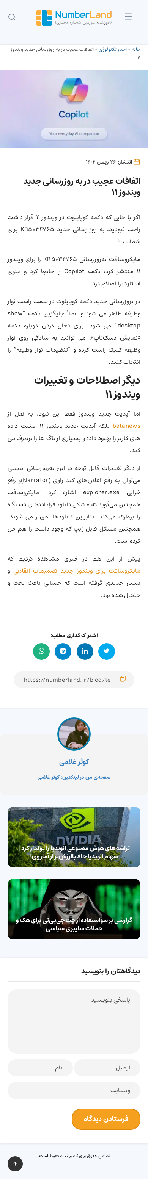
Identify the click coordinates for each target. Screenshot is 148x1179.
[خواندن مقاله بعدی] (74, 909)
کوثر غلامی (74, 762)
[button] (128, 19)
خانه (136, 49)
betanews (126, 426)
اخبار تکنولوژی (113, 49)
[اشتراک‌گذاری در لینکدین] (85, 651)
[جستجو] (12, 18)
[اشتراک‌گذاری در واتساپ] (41, 651)
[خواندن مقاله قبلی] (74, 837)
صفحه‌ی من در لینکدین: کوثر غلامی (74, 777)
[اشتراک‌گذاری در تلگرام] (63, 651)
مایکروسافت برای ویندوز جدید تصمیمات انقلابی (75, 570)
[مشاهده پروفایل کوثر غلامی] (74, 734)
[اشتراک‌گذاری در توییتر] (106, 651)
